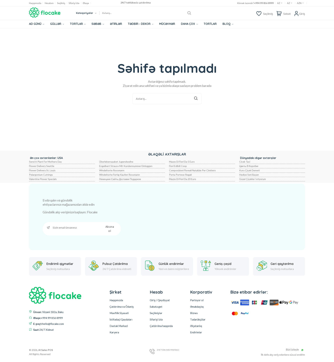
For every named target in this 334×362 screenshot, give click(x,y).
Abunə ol (109, 229)
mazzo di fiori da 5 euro (182, 161)
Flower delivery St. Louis (42, 170)
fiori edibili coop (178, 165)
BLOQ (226, 24)
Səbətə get (156, 306)
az (289, 3)
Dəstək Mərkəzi (119, 325)
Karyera (114, 332)
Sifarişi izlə (74, 3)
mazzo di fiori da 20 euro (182, 179)
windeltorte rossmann (111, 170)
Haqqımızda (35, 3)
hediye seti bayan (249, 174)
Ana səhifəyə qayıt (169, 113)
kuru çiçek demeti (249, 170)
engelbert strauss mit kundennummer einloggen (125, 165)
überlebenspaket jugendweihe (116, 161)
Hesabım (49, 3)
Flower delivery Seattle (41, 165)
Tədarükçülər (197, 319)
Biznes (194, 313)
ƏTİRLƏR (116, 24)
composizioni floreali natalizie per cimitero (192, 170)
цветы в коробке (248, 165)
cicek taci (244, 161)
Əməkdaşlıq (197, 306)
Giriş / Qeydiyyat (160, 300)
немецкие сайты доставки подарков (120, 179)
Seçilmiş (61, 3)
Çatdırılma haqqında (161, 325)
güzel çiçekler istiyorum (252, 179)
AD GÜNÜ (35, 24)
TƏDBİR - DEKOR (139, 24)
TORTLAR (77, 24)
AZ (279, 3)
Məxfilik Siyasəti (119, 313)
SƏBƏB (97, 24)
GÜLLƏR (56, 24)
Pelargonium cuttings (41, 174)
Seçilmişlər (156, 313)
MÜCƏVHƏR (167, 24)
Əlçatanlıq (196, 325)
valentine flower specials (43, 179)
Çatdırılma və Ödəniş (122, 306)
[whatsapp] (302, 350)
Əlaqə (86, 3)
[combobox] (86, 13)
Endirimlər (196, 332)
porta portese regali (180, 174)
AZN (299, 3)
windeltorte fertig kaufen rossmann (119, 174)
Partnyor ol (197, 300)
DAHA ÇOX (188, 24)
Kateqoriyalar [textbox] (84, 13)
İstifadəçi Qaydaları (121, 319)
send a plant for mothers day (45, 161)
